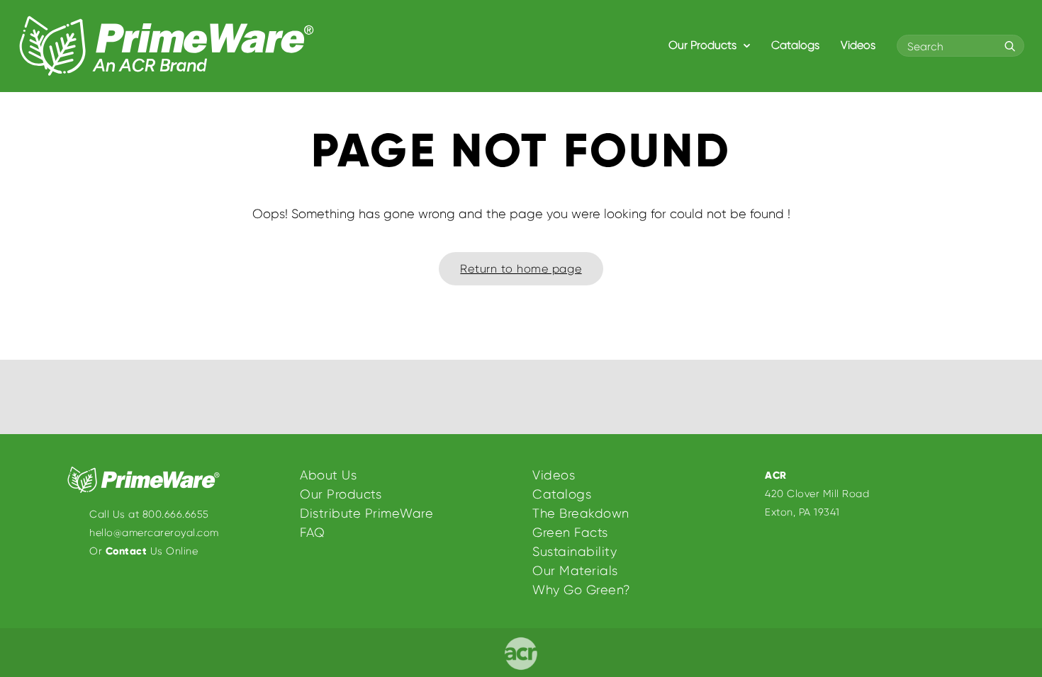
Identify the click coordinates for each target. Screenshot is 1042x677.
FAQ (312, 532)
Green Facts (570, 532)
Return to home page (520, 268)
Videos (858, 45)
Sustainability (574, 552)
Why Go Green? (581, 590)
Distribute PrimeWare (366, 513)
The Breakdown (580, 513)
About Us (328, 475)
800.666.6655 (175, 514)
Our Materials (575, 571)
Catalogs (795, 45)
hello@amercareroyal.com (154, 532)
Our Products (703, 45)
